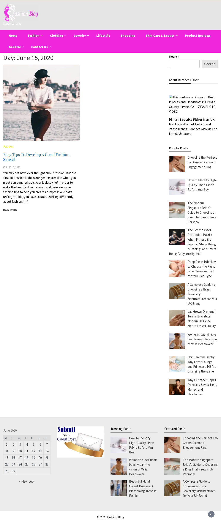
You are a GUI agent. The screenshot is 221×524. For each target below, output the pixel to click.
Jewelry (80, 35)
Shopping (128, 35)
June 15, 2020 (13, 167)
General (15, 47)
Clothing (56, 35)
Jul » (32, 481)
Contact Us (39, 47)
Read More (10, 209)
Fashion (33, 35)
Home (13, 35)
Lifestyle (103, 35)
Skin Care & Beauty (160, 35)
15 (6, 458)
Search (174, 56)
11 (26, 451)
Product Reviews (198, 35)
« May (23, 481)
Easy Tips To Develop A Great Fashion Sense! (36, 157)
